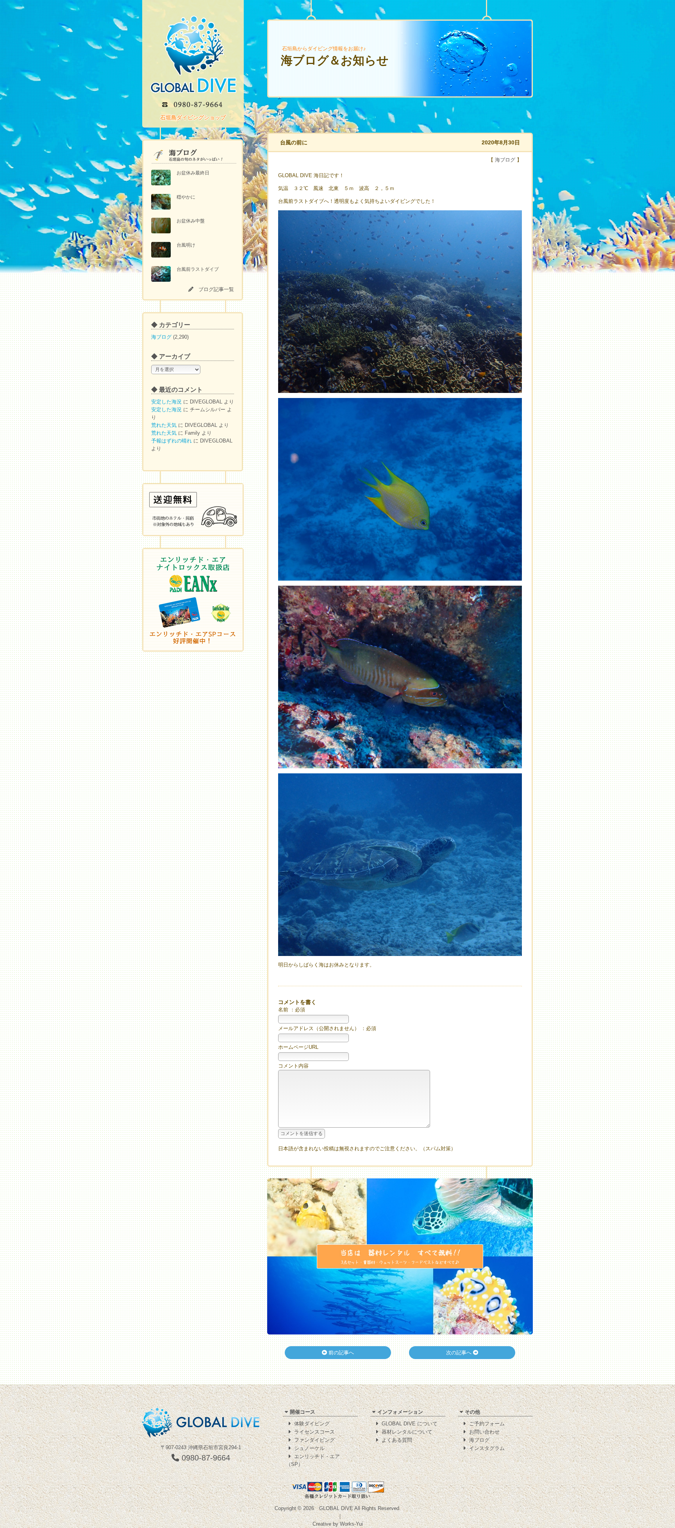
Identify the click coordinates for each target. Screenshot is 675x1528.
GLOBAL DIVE (336, 1508)
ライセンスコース (314, 1432)
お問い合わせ (484, 1432)
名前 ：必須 (291, 1010)
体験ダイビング (312, 1424)
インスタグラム (487, 1448)
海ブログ (161, 337)
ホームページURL (298, 1047)
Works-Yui (351, 1524)
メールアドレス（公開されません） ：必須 (327, 1028)
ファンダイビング (314, 1440)
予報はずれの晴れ (171, 441)
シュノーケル (309, 1448)
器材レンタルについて (407, 1432)
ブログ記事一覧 (216, 289)
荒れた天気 (164, 425)
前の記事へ (340, 1353)
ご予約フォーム (487, 1424)
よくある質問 (397, 1440)
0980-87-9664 (204, 1457)
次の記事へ (459, 1353)
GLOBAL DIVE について (410, 1424)
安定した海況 (166, 402)
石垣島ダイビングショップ (193, 117)
